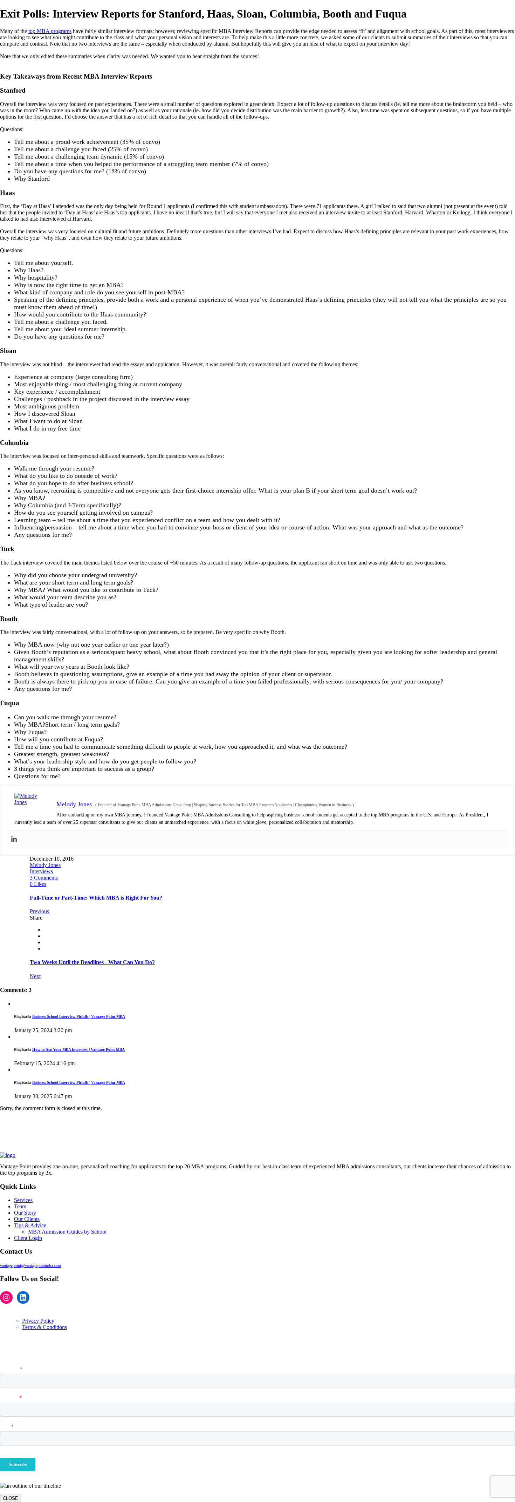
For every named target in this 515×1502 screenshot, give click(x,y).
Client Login (28, 1238)
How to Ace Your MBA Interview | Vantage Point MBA (78, 1049)
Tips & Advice (30, 1225)
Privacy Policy (38, 1321)
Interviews (41, 871)
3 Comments (44, 878)
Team (20, 1206)
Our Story (25, 1213)
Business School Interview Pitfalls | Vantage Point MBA (78, 1016)
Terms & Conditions (44, 1327)
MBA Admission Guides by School (67, 1232)
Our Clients (27, 1219)
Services (23, 1200)
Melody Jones (45, 865)
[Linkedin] (14, 839)
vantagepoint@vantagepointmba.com (30, 1265)
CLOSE (10, 1498)
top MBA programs (49, 31)
